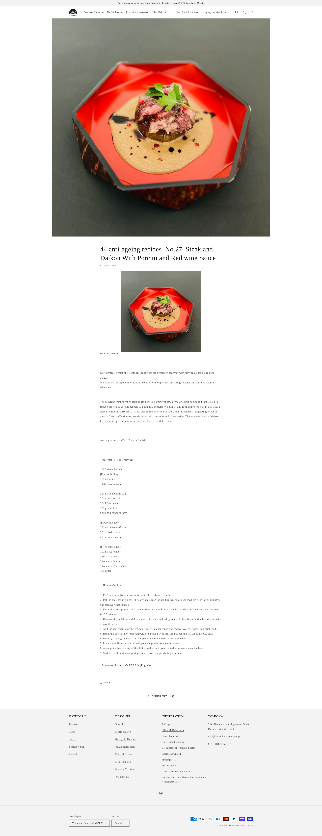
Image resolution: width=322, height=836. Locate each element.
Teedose (73, 724)
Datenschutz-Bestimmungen (176, 771)
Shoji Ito (120, 724)
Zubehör (73, 754)
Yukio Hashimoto (125, 746)
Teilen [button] (107, 682)
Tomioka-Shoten (230, 825)
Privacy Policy (169, 765)
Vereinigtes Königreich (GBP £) (87, 823)
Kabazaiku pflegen (171, 736)
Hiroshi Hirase (123, 754)
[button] (93, 12)
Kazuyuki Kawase (125, 739)
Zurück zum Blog (163, 695)
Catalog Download (171, 754)
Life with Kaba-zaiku (173, 730)
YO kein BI (122, 776)
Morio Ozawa (123, 731)
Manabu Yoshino (125, 769)
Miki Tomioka (123, 761)
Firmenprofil (168, 760)
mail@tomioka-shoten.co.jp (224, 736)
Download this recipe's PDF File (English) (126, 665)
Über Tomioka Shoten (173, 742)
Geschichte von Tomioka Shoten (178, 748)
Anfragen (166, 724)
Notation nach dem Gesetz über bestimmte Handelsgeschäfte (184, 779)
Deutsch (119, 823)
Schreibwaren (77, 746)
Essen (72, 731)
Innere (72, 739)
